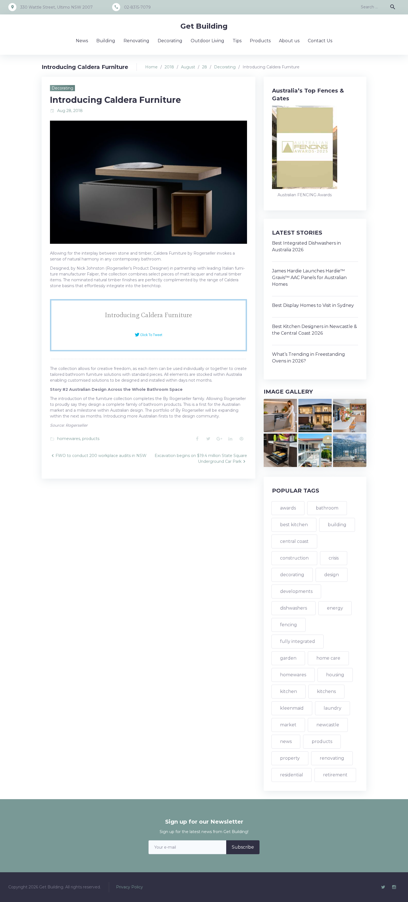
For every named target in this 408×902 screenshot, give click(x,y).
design (331, 574)
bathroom (327, 508)
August (188, 66)
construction (294, 558)
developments (296, 591)
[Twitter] (383, 887)
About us (289, 40)
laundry (332, 708)
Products (260, 40)
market (288, 724)
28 (204, 66)
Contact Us (320, 40)
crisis (334, 558)
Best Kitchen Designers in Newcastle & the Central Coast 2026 (314, 330)
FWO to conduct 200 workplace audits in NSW (101, 455)
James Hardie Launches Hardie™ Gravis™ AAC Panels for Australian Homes (309, 277)
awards (288, 508)
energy (335, 608)
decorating (292, 574)
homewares (68, 438)
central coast (294, 541)
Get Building (204, 26)
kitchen (288, 691)
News (82, 40)
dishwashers (293, 608)
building (337, 524)
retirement (335, 774)
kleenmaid (292, 708)
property (290, 758)
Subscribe (243, 847)
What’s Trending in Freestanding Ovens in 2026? (308, 358)
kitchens (326, 691)
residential (291, 774)
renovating (332, 758)
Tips (237, 40)
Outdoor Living (207, 40)
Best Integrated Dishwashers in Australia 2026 (306, 246)
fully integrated (297, 641)
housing (335, 674)
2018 (169, 66)
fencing (288, 624)
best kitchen (294, 524)
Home (151, 66)
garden (288, 658)
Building (105, 40)
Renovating (136, 40)
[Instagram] (394, 887)
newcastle (327, 724)
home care (328, 658)
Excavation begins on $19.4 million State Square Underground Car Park (201, 458)
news (286, 741)
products (90, 438)
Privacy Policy (129, 886)
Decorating (170, 40)
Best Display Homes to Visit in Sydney (313, 305)
